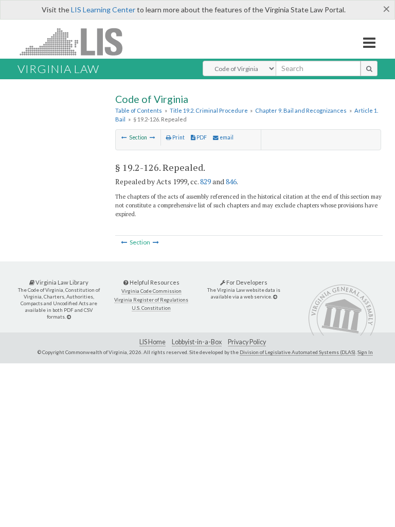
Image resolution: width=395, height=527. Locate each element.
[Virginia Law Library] (69, 317)
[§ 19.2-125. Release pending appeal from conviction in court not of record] (124, 137)
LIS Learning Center (103, 9)
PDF (201, 137)
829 (205, 181)
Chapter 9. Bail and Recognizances (301, 110)
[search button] (369, 68)
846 (231, 181)
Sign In (365, 352)
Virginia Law (58, 69)
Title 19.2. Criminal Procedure (209, 110)
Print (178, 137)
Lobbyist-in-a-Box (197, 342)
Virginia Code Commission (151, 291)
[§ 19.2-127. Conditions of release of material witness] (152, 137)
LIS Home (152, 342)
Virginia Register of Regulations (151, 300)
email (226, 137)
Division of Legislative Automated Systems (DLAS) (297, 352)
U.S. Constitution (151, 308)
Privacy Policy (247, 342)
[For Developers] (275, 297)
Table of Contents (138, 110)
